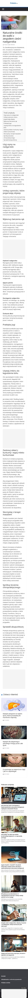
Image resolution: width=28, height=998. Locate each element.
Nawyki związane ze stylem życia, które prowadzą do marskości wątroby (12, 715)
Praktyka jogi (7, 123)
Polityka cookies (5, 982)
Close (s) (23, 987)
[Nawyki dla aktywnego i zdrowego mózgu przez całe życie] (14, 727)
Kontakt (3, 976)
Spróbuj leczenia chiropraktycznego (9, 137)
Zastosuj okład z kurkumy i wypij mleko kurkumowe (13, 131)
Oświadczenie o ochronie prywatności (11, 979)
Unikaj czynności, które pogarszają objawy (10, 118)
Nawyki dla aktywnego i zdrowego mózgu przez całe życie (13, 743)
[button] (3, 9)
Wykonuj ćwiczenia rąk (10, 121)
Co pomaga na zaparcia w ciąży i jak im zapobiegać (14, 770)
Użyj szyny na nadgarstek (11, 115)
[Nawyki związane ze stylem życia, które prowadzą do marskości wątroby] (14, 699)
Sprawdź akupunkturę (10, 140)
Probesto (6, 44)
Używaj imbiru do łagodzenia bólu (12, 126)
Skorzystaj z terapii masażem (12, 134)
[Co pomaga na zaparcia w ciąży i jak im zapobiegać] (14, 755)
